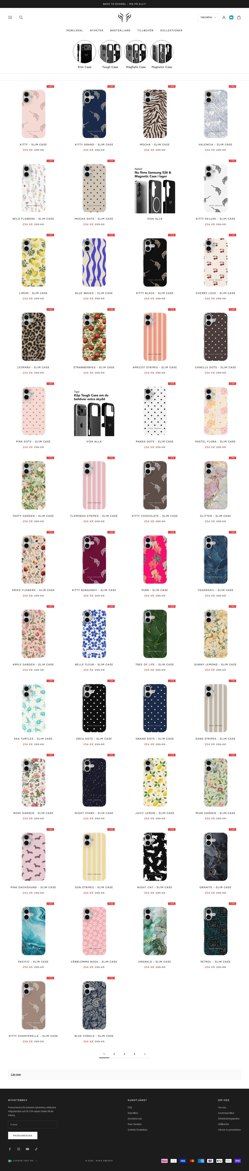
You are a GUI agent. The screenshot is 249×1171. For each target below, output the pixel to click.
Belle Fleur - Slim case (94, 664)
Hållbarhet (223, 1124)
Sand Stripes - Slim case (215, 738)
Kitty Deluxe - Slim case (215, 218)
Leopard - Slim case (33, 367)
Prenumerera (23, 1135)
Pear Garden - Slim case (215, 813)
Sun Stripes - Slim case (94, 887)
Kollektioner (171, 30)
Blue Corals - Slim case (94, 1035)
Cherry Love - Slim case (215, 293)
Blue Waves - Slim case (94, 293)
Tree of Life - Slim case (155, 664)
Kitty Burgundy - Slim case (94, 590)
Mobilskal (75, 30)
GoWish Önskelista (137, 1129)
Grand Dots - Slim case (155, 738)
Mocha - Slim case (155, 144)
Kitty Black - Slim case (155, 293)
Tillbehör (146, 30)
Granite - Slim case (216, 887)
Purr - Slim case (155, 590)
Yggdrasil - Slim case (216, 590)
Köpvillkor (133, 1113)
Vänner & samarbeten (229, 1129)
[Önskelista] (231, 17)
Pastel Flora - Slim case (215, 441)
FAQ (130, 1107)
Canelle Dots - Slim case (215, 367)
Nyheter (96, 30)
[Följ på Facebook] (10, 1149)
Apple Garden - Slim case (33, 664)
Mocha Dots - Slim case (94, 218)
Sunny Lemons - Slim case (215, 664)
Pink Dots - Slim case (33, 441)
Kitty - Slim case (33, 144)
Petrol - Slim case (216, 961)
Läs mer (16, 1074)
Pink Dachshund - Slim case (33, 887)
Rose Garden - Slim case (33, 813)
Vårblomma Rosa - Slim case (94, 961)
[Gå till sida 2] (145, 1054)
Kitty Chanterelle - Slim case (33, 1035)
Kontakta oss (135, 1118)
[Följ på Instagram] (18, 1149)
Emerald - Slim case (154, 961)
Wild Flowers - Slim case (33, 218)
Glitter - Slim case (215, 515)
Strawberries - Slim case (94, 367)
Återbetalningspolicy (229, 1118)
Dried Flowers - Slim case (33, 590)
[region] (124, 54)
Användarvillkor (226, 1113)
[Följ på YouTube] (27, 1149)
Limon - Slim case (33, 293)
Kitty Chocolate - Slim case (155, 515)
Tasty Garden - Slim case (33, 515)
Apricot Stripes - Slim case (155, 367)
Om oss (222, 1107)
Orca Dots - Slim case (94, 738)
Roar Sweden (135, 1124)
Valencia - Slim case (216, 144)
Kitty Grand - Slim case (94, 144)
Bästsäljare (120, 30)
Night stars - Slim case (94, 813)
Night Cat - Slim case (154, 887)
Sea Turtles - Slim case (33, 738)
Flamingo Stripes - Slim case (94, 515)
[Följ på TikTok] (36, 1149)
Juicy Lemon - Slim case (154, 813)
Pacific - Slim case (33, 961)
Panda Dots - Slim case (155, 441)
